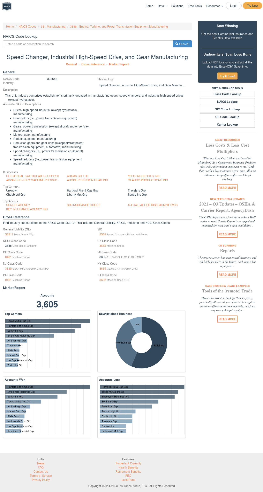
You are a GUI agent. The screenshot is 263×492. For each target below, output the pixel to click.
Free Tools (195, 6)
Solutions (177, 6)
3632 (102, 245)
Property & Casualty (128, 463)
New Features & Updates (227, 199)
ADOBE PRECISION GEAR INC (87, 180)
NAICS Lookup (227, 101)
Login (233, 6)
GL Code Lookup (227, 117)
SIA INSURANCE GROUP (83, 205)
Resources (213, 6)
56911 (9, 234)
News (40, 463)
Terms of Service (41, 475)
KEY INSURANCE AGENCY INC (27, 209)
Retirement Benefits (128, 471)
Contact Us (40, 471)
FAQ (41, 467)
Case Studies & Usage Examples (227, 286)
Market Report (119, 64)
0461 (8, 257)
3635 (8, 268)
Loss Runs (128, 480)
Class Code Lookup (227, 94)
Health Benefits (128, 467)
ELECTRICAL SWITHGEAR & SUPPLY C (32, 176)
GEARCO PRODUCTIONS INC (148, 180)
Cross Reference (93, 64)
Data (161, 6)
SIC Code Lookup (227, 109)
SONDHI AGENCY (18, 205)
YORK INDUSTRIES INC (143, 176)
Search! (183, 44)
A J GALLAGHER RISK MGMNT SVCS (153, 205)
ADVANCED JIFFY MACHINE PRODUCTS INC (36, 180)
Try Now (252, 6)
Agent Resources (227, 140)
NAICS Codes (27, 26)
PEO (128, 475)
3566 (102, 234)
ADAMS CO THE (78, 176)
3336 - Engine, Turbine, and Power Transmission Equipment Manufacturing (119, 26)
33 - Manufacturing (53, 26)
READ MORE (227, 188)
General (71, 64)
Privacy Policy (41, 480)
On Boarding (227, 245)
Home (149, 6)
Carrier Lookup (227, 124)
